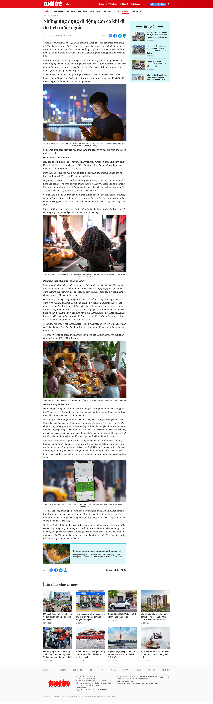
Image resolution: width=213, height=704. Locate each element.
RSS (156, 683)
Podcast (102, 4)
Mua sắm (151, 670)
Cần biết (125, 4)
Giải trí (116, 11)
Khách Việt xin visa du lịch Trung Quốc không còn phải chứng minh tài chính (90, 654)
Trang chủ (46, 16)
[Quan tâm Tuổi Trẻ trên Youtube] (162, 683)
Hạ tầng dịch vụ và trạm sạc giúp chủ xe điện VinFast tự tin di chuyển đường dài (90, 617)
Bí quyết (125, 11)
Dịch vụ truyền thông (123, 683)
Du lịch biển (82, 11)
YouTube (113, 4)
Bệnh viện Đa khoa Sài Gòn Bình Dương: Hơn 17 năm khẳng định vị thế (155, 654)
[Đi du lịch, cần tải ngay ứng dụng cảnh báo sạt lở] (56, 554)
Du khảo (107, 11)
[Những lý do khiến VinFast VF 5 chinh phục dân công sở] (138, 65)
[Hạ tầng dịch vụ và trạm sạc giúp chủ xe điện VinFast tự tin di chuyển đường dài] (138, 50)
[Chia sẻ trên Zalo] (110, 36)
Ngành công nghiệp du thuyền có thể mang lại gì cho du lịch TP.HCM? (121, 654)
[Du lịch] (67, 4)
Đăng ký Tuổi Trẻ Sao (158, 4)
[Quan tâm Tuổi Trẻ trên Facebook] (167, 683)
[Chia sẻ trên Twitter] (120, 36)
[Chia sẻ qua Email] (124, 36)
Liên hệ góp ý (150, 683)
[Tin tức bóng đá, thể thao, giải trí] (47, 11)
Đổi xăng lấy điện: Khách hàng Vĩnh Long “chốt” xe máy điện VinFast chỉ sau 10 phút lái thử (56, 654)
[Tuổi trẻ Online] (59, 683)
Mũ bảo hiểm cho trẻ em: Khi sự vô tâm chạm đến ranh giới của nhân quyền (157, 34)
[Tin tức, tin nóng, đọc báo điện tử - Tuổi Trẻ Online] (53, 4)
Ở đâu (99, 11)
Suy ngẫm (71, 11)
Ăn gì (92, 11)
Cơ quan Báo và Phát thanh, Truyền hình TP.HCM (91, 690)
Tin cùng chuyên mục (61, 584)
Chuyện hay (136, 11)
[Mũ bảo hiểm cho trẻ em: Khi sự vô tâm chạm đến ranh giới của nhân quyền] (138, 36)
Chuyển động (59, 11)
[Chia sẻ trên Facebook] (115, 36)
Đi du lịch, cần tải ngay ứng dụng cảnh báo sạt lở (97, 551)
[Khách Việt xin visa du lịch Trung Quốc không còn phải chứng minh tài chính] (90, 638)
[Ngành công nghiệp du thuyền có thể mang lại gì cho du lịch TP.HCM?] (122, 638)
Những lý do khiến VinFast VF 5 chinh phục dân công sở (157, 63)
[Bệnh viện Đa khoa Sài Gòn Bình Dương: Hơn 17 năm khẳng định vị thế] (155, 638)
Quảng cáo (137, 4)
